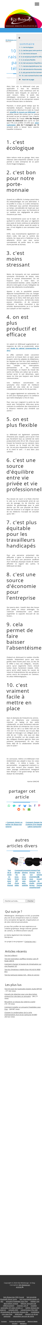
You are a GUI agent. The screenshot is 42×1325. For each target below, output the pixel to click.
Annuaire (14, 1323)
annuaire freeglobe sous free (17, 1301)
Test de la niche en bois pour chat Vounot (10, 877)
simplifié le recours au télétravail (22, 112)
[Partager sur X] (19, 806)
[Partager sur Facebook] (35, 806)
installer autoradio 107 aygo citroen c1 (19, 1307)
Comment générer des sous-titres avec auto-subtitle (25, 877)
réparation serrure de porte (23, 1316)
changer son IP (22, 1306)
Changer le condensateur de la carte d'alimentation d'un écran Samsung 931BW (20, 1013)
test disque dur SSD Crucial (13, 1297)
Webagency (23, 1323)
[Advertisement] (13, 1058)
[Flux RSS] (24, 809)
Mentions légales (32, 1321)
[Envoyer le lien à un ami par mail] (29, 809)
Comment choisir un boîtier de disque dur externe (14, 824)
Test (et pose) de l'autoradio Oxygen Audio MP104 (23, 989)
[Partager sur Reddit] (18, 809)
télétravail (18, 1314)
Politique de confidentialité (17, 1321)
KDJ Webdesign (24, 1285)
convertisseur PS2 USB (29, 1310)
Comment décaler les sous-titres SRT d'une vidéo (18, 877)
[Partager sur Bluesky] (24, 806)
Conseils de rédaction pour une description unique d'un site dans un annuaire (20, 995)
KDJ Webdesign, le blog (12, 40)
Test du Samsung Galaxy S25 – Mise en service (21, 975)
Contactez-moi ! (30, 941)
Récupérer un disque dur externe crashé (19, 1002)
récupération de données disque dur (14, 1312)
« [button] (14, 824)
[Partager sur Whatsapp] (9, 806)
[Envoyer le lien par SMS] (14, 806)
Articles (19, 1287)
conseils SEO (13, 1310)
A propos (4, 1321)
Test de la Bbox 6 (10, 955)
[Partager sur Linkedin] (30, 806)
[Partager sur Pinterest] (39, 806)
